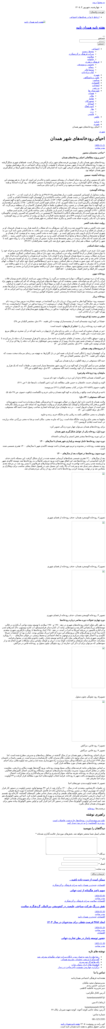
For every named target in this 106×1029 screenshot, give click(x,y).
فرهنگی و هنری (92, 62)
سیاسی (96, 80)
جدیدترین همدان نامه (87, 885)
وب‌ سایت (100, 869)
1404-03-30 (100, 911)
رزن (92, 111)
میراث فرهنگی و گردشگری (81, 54)
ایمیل (102, 864)
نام (103, 859)
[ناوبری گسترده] (104, 36)
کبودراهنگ (89, 106)
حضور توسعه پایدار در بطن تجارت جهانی (83, 938)
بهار (92, 109)
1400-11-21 (100, 145)
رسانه (91, 67)
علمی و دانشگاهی (91, 77)
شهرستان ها (93, 90)
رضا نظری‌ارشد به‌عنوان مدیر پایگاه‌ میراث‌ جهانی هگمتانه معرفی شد (68, 957)
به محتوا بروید (98, 2)
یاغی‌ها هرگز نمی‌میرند (89, 962)
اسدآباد (91, 104)
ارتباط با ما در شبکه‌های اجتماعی (84, 17)
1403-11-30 (100, 943)
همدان (91, 93)
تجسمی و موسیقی (85, 64)
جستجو (101, 38)
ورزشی (95, 88)
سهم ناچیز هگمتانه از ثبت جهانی (87, 890)
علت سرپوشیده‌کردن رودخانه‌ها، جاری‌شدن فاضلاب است (79, 820)
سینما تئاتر (89, 70)
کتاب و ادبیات (88, 72)
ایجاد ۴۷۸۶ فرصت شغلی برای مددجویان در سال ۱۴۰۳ (76, 922)
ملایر (91, 96)
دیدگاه (101, 854)
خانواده (91, 59)
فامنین (91, 114)
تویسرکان (89, 101)
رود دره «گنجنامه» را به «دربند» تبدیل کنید (86, 823)
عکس (96, 117)
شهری (96, 75)
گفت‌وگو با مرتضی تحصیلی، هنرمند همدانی (80, 959)
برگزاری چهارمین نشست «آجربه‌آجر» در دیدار (78, 967)
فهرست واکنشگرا (97, 12)
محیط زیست (88, 51)
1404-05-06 (100, 896)
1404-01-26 (100, 927)
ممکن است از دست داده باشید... (87, 879)
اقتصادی (95, 83)
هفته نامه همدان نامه (90, 27)
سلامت (90, 56)
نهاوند (91, 98)
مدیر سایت (100, 148)
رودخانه (91, 808)
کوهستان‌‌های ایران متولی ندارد (85, 964)
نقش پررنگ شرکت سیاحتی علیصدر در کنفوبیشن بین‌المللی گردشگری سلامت (63, 906)
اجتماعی (95, 49)
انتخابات (95, 85)
